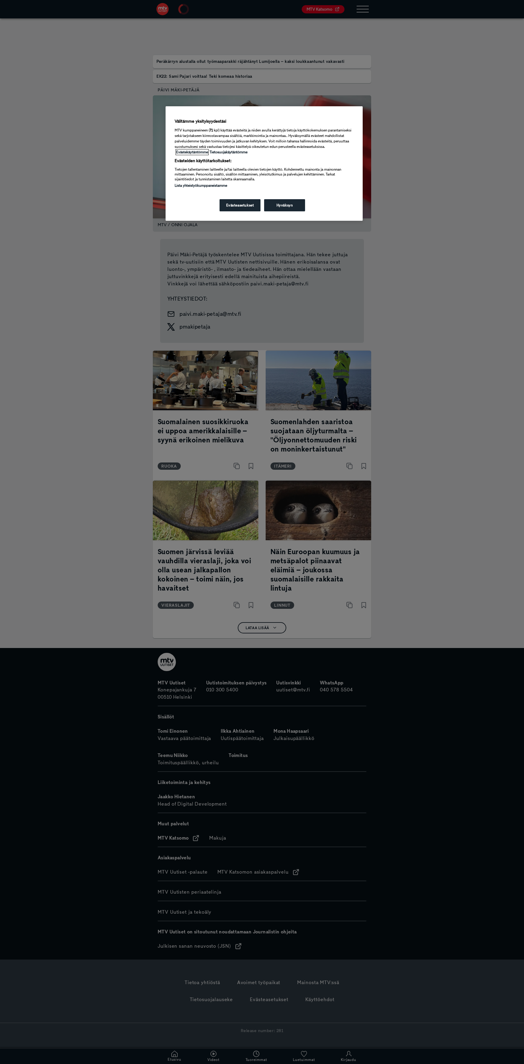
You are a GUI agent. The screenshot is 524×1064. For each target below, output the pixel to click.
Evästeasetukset (240, 205)
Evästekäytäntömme (192, 152)
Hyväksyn (285, 205)
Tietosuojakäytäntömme (228, 152)
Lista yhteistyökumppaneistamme (201, 185)
